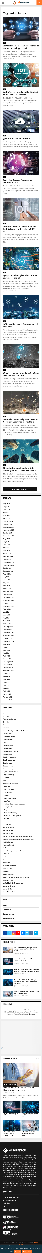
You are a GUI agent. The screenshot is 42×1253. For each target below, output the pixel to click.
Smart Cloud (7, 862)
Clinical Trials (7, 734)
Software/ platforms (10, 865)
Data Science (7, 763)
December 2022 (8, 632)
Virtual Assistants (9, 886)
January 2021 (7, 700)
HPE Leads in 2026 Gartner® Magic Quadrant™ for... (9, 1134)
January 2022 (7, 665)
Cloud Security (8, 739)
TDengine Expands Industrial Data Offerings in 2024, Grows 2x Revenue (19, 469)
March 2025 (7, 553)
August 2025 (7, 539)
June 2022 (6, 650)
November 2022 (8, 635)
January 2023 (7, 629)
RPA (4, 857)
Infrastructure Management (12, 816)
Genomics (6, 786)
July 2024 (6, 577)
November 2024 (8, 565)
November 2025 (8, 530)
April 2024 (6, 586)
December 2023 (8, 597)
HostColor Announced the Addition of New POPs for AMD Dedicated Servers (26, 970)
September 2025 (8, 536)
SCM (4, 859)
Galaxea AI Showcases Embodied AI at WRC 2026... (29, 1134)
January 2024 (7, 594)
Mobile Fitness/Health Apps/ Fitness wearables (18, 839)
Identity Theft (7, 807)
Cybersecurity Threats (10, 751)
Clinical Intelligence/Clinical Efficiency (15, 731)
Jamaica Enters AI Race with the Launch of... (10, 1114)
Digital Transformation (10, 772)
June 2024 (6, 580)
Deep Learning (8, 769)
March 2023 (7, 624)
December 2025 (8, 527)
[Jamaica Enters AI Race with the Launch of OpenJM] (8, 961)
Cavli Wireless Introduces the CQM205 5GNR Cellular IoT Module (20, 93)
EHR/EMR (6, 778)
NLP (4, 848)
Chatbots (6, 728)
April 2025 (6, 550)
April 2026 (6, 515)
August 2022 (7, 644)
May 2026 (6, 512)
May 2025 (6, 547)
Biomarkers (7, 725)
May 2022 (6, 653)
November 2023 (8, 600)
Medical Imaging (8, 833)
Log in (5, 905)
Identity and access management (14, 804)
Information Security (10, 813)
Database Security (9, 766)
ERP (4, 780)
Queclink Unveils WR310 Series (17, 138)
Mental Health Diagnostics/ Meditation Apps (17, 836)
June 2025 (6, 545)
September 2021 (8, 676)
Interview (6, 818)
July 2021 (6, 682)
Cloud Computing (9, 736)
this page (32, 1014)
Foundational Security (10, 783)
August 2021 (7, 679)
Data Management (9, 760)
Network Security (8, 845)
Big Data (6, 722)
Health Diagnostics (9, 798)
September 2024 (8, 571)
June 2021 (6, 685)
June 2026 (6, 509)
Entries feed (7, 909)
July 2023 (6, 612)
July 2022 (6, 647)
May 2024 (6, 583)
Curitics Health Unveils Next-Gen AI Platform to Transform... (19, 1089)
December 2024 (8, 562)
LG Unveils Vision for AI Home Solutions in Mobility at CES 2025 (21, 374)
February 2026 (8, 521)
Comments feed (8, 914)
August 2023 (7, 609)
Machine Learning (9, 827)
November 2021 (8, 670)
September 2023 (8, 606)
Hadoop (5, 795)
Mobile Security (8, 842)
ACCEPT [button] (17, 1251)
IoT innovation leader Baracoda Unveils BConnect (21, 325)
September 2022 (8, 641)
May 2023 (6, 618)
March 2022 (7, 659)
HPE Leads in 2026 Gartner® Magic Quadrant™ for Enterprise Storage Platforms (25, 982)
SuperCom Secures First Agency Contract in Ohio (17, 181)
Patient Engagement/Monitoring (13, 851)
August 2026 (7, 503)
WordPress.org (8, 918)
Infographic (7, 810)
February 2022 (8, 662)
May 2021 (6, 688)
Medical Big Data (8, 830)
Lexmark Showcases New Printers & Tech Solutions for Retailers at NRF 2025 (19, 229)
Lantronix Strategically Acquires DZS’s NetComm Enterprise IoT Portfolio (20, 421)
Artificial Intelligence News (11, 1197)
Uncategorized (8, 880)
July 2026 (6, 507)
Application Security (9, 719)
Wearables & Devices (10, 892)
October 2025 (7, 533)
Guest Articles (7, 792)
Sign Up (5, 1206)
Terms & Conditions (9, 1200)
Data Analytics (7, 754)
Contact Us (6, 1203)
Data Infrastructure (9, 757)
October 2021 (7, 673)
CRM (4, 742)
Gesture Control (8, 789)
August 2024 (7, 574)
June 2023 (6, 615)
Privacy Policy (27, 1251)
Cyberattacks (7, 748)
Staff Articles (7, 868)
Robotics (6, 854)
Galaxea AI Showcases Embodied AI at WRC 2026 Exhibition (26, 992)
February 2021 (8, 697)
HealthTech (6, 801)
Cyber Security (8, 745)
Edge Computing (8, 774)
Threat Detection (8, 874)
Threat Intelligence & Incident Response (16, 877)
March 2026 (7, 518)
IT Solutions (7, 824)
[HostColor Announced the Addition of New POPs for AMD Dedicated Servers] (8, 972)
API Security (7, 716)
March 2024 (7, 588)
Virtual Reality (7, 889)
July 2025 (6, 542)
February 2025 (8, 556)
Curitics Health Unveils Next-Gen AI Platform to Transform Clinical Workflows (25, 949)
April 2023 (6, 621)
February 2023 (8, 627)
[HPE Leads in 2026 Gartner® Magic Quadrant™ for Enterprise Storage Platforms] (8, 982)
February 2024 (8, 591)
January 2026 (7, 524)
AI (3, 713)
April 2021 (6, 691)
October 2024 (7, 568)
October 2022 (7, 638)
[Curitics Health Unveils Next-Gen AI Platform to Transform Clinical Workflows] (8, 950)
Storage (5, 871)
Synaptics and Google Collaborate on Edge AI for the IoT (20, 277)
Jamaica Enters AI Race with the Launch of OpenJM (24, 960)
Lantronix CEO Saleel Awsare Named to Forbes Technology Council (21, 47)
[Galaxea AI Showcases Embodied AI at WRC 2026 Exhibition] (8, 994)
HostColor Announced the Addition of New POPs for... (30, 1115)
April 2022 (6, 656)
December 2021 (8, 668)
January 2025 (7, 559)
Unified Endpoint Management (13, 883)
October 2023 (7, 603)
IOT (4, 42)
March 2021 (7, 694)
